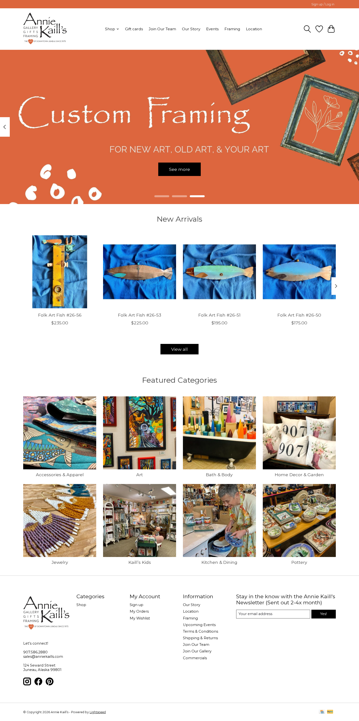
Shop (81, 605)
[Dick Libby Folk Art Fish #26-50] (299, 271)
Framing (232, 29)
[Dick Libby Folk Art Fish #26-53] (139, 271)
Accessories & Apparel (60, 474)
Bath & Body (219, 474)
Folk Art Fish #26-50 (299, 314)
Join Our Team (162, 29)
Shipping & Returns (200, 638)
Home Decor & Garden (299, 474)
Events (212, 29)
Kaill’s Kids (139, 562)
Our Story (191, 29)
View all (179, 349)
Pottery (299, 562)
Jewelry (60, 562)
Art (139, 474)
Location (254, 29)
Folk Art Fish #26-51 (219, 314)
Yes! (323, 614)
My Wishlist (140, 618)
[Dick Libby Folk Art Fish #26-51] (219, 271)
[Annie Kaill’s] (45, 29)
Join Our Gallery (197, 651)
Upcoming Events (199, 625)
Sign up (136, 605)
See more (179, 169)
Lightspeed (98, 712)
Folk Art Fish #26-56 (60, 314)
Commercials (195, 658)
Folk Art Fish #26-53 (139, 314)
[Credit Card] (322, 712)
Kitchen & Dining (219, 562)
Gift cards (134, 29)
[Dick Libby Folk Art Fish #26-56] (59, 271)
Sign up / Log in (322, 4)
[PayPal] (330, 712)
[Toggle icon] (307, 29)
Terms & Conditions (200, 631)
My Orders (139, 611)
